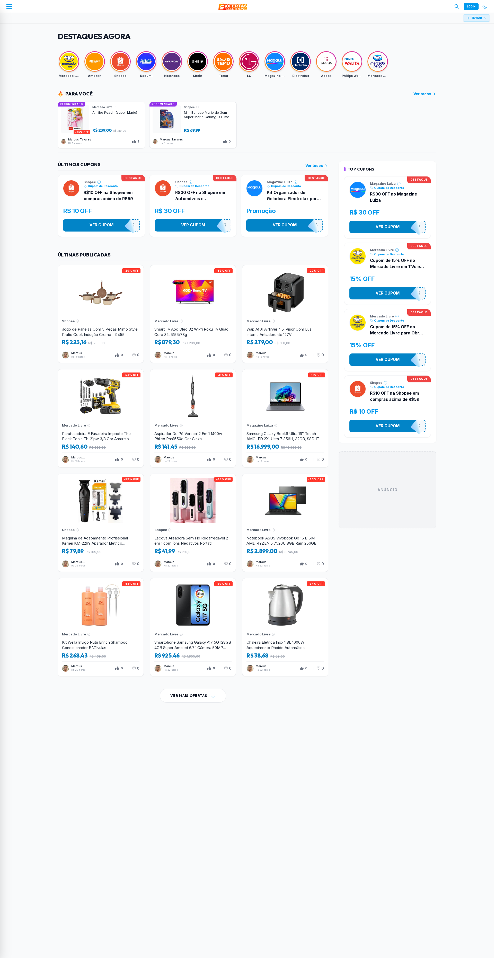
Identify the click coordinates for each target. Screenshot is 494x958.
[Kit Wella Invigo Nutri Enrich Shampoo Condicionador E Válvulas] (101, 627)
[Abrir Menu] (9, 6)
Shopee (90, 182)
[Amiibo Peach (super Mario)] (101, 125)
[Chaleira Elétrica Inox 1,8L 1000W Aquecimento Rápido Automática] (285, 627)
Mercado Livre (382, 250)
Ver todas (422, 94)
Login (471, 6)
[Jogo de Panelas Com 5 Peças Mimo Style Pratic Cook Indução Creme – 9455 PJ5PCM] (101, 314)
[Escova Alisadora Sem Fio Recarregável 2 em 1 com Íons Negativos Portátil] (193, 523)
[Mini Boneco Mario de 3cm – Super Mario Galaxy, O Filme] (192, 125)
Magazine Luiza (280, 182)
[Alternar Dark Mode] (485, 6)
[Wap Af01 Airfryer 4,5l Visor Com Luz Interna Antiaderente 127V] (285, 314)
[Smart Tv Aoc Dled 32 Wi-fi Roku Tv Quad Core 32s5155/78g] (193, 314)
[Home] (232, 6)
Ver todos (314, 165)
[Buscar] (457, 6)
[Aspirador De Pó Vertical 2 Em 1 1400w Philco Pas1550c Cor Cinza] (193, 418)
